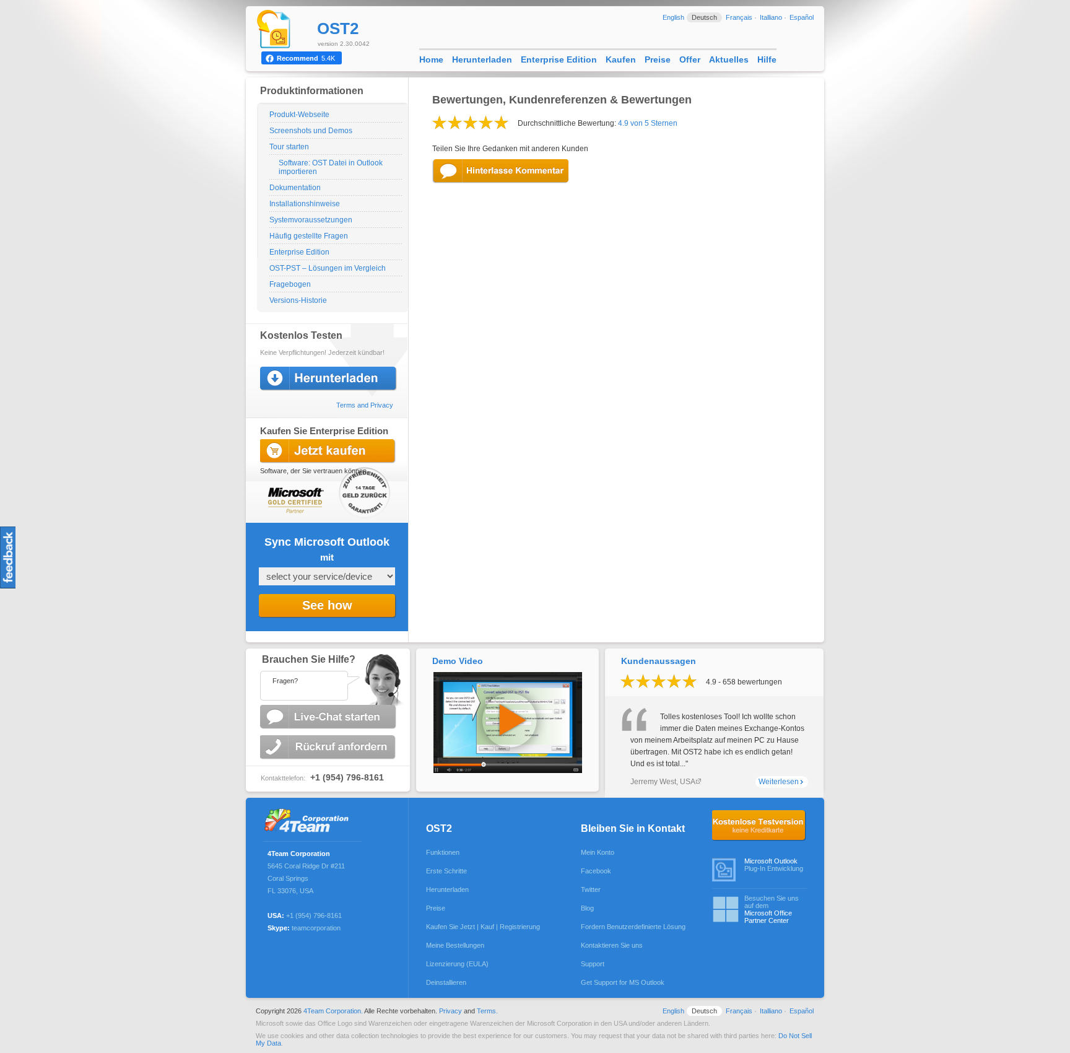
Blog (587, 908)
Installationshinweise (304, 203)
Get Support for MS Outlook (622, 982)
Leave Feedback (501, 171)
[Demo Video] (507, 770)
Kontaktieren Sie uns (612, 945)
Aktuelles (729, 59)
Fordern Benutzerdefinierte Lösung (633, 926)
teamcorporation (316, 928)
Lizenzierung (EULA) (457, 964)
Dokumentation (295, 187)
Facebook (596, 871)
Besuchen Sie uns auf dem (771, 909)
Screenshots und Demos (310, 130)
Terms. (487, 1011)
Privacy (450, 1011)
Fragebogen (290, 284)
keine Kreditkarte (759, 825)
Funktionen (442, 852)
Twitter (591, 889)
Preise (658, 59)
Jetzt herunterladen (329, 379)
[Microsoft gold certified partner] (293, 499)
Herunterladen (482, 59)
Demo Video (457, 661)
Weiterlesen (779, 781)
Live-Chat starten (329, 717)
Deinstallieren (446, 982)
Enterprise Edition (299, 252)
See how (327, 605)
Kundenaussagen (658, 661)
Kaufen (621, 59)
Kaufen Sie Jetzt (329, 451)
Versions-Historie (298, 300)
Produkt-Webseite (299, 114)
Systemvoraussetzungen (310, 220)
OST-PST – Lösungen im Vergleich (327, 268)
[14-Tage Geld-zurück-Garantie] (365, 495)
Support (592, 964)
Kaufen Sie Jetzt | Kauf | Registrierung (483, 926)
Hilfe (766, 59)
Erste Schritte (446, 871)
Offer (689, 59)
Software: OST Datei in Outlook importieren (331, 167)
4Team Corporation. (333, 1011)
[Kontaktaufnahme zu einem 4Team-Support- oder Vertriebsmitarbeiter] (327, 677)
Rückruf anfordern (329, 747)
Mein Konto (597, 852)
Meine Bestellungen (455, 945)
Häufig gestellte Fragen (308, 236)
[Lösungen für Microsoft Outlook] (310, 821)
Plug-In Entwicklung (773, 864)
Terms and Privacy (364, 405)
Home (431, 59)
